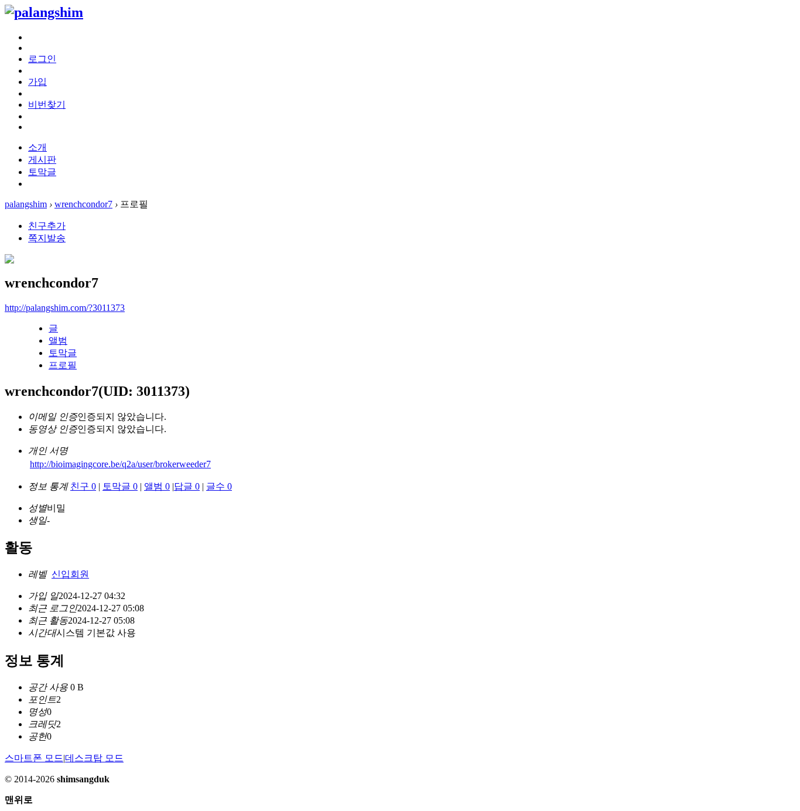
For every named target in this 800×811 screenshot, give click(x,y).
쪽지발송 (47, 238)
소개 (37, 147)
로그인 (42, 59)
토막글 (42, 172)
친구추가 (47, 226)
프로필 (63, 365)
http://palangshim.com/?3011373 (65, 308)
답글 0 (187, 486)
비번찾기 (47, 104)
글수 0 (219, 486)
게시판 (42, 160)
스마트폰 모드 (34, 758)
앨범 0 (157, 486)
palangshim (26, 204)
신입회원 (70, 574)
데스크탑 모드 (94, 758)
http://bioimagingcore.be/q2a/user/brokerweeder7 (120, 464)
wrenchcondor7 (83, 204)
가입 (37, 82)
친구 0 (83, 486)
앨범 (58, 340)
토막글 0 (120, 486)
